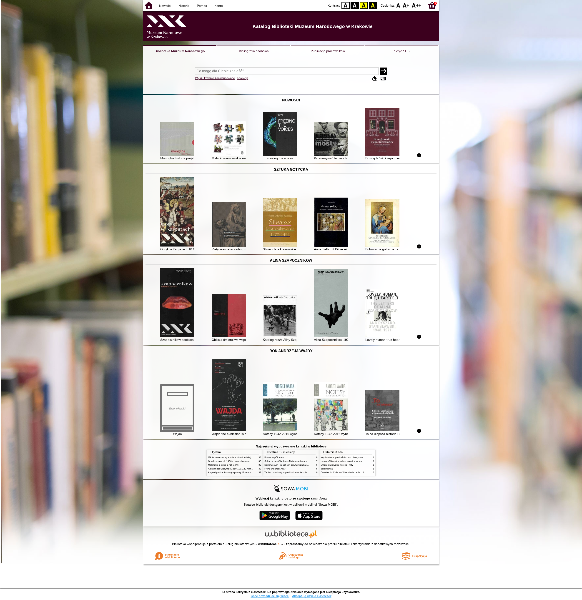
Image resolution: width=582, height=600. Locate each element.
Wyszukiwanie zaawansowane (215, 78)
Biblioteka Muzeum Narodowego (180, 51)
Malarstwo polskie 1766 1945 (223, 465)
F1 (406, 5)
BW (355, 5)
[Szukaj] (383, 71)
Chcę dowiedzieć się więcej (270, 596)
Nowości (165, 6)
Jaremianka (327, 468)
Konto (218, 6)
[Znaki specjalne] (383, 78)
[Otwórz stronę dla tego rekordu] (178, 139)
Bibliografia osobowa (254, 51)
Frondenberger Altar (274, 468)
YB (363, 5)
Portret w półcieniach (275, 457)
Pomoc (202, 6)
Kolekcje (242, 78)
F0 (398, 5)
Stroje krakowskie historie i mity (337, 465)
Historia (183, 6)
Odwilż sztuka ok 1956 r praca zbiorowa (229, 461)
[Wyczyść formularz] (374, 78)
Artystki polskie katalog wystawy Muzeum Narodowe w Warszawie (242, 472)
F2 (416, 5)
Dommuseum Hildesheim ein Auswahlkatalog (287, 465)
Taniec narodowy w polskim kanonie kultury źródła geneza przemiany (300, 472)
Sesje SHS (401, 51)
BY (372, 5)
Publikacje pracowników (328, 51)
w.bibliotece (269, 544)
